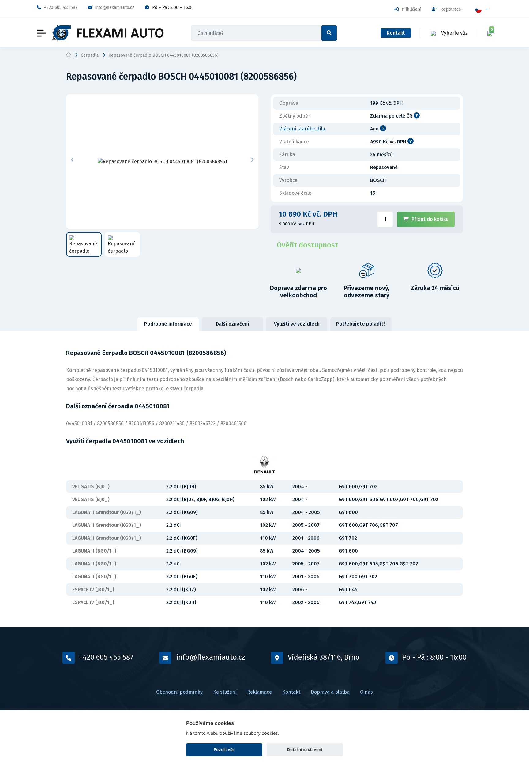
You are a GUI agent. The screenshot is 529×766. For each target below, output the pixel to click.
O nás (366, 692)
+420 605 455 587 (60, 7)
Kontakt (396, 33)
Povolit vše (224, 749)
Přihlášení (411, 9)
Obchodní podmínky (179, 692)
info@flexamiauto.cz (114, 7)
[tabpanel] (264, 479)
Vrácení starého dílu (302, 129)
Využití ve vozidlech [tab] (297, 324)
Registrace (450, 9)
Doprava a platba (330, 692)
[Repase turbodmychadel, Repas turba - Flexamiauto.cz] (108, 33)
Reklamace (259, 692)
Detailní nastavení (304, 749)
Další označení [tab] (232, 324)
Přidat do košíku (429, 219)
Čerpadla (90, 55)
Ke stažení (225, 692)
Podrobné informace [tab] (168, 324)
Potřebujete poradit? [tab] (361, 324)
